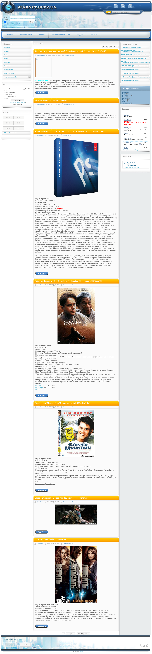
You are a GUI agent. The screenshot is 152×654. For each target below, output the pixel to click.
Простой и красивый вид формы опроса (133, 55)
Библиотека (8, 69)
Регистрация (22, 23)
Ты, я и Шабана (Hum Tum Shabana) (50, 100)
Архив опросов (21, 102)
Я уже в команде (10, 96)
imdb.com (39, 387)
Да (6, 90)
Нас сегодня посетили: (132, 167)
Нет (6, 98)
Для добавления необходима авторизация (135, 150)
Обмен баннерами (10, 133)
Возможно (8, 94)
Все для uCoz (9, 73)
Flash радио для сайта (131, 69)
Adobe (49, 202)
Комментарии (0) (70, 55)
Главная (7, 47)
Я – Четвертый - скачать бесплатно (50, 540)
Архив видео (126, 103)
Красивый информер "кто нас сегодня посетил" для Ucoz (135, 62)
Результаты (13, 102)
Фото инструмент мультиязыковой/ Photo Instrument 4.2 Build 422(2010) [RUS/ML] (70, 51)
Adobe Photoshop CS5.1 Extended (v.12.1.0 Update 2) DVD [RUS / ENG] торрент (69, 131)
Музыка (7, 62)
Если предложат (10, 92)
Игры (6, 55)
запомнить (9, 22)
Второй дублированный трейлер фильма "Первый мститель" (61, 498)
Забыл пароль (15, 23)
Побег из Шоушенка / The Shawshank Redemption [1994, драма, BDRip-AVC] (68, 281)
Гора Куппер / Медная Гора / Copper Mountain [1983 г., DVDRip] (62, 403)
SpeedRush (40, 135)
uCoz (81, 651)
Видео (6, 51)
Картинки (7, 66)
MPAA (37, 389)
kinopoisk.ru (39, 385)
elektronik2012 (41, 55)
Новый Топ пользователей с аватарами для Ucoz (132, 48)
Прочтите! (21, 639)
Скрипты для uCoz (10, 77)
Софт (6, 58)
